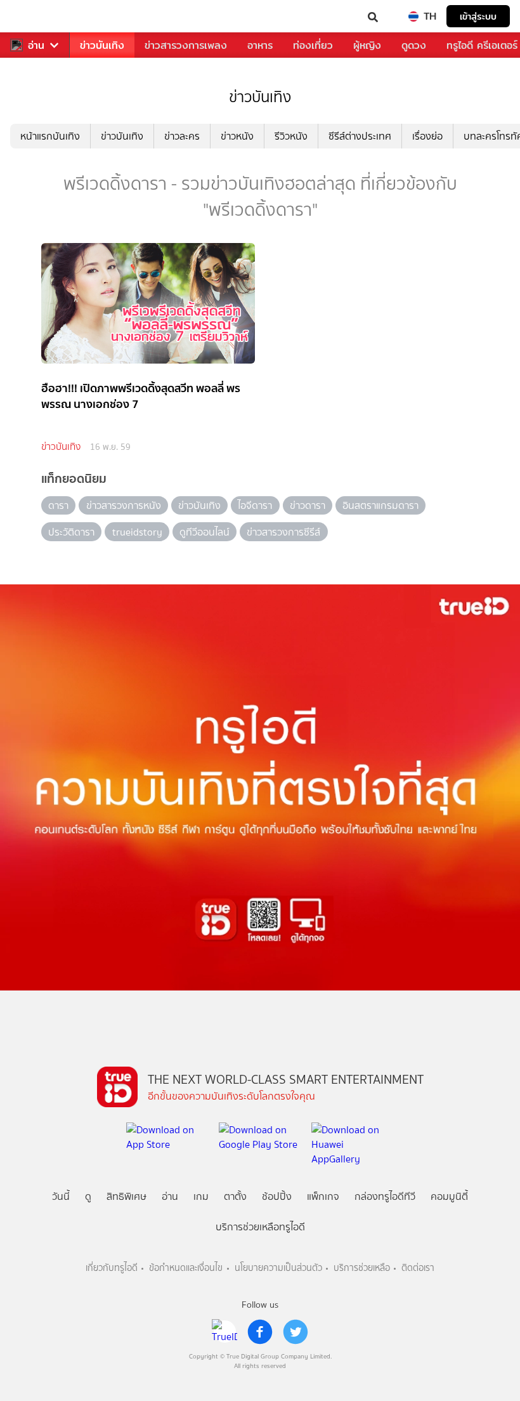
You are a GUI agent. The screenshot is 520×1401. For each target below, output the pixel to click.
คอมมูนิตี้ (449, 1196)
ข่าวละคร (182, 136)
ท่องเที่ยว (313, 45)
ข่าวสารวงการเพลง (186, 45)
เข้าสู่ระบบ (478, 16)
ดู (88, 1196)
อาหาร (260, 45)
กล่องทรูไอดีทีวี (384, 1196)
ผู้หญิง (367, 45)
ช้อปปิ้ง (277, 1196)
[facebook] (260, 1332)
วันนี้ (61, 1196)
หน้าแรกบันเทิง (50, 136)
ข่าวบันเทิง (102, 45)
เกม (201, 1196)
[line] (224, 1332)
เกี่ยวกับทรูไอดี (112, 1268)
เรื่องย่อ (427, 136)
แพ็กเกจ (323, 1196)
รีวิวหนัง (291, 136)
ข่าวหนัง (237, 136)
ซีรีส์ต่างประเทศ (359, 136)
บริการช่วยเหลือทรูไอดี (260, 1227)
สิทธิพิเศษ (126, 1196)
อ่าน (36, 45)
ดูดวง (413, 45)
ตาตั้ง (235, 1196)
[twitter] (295, 1332)
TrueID (35, 16)
